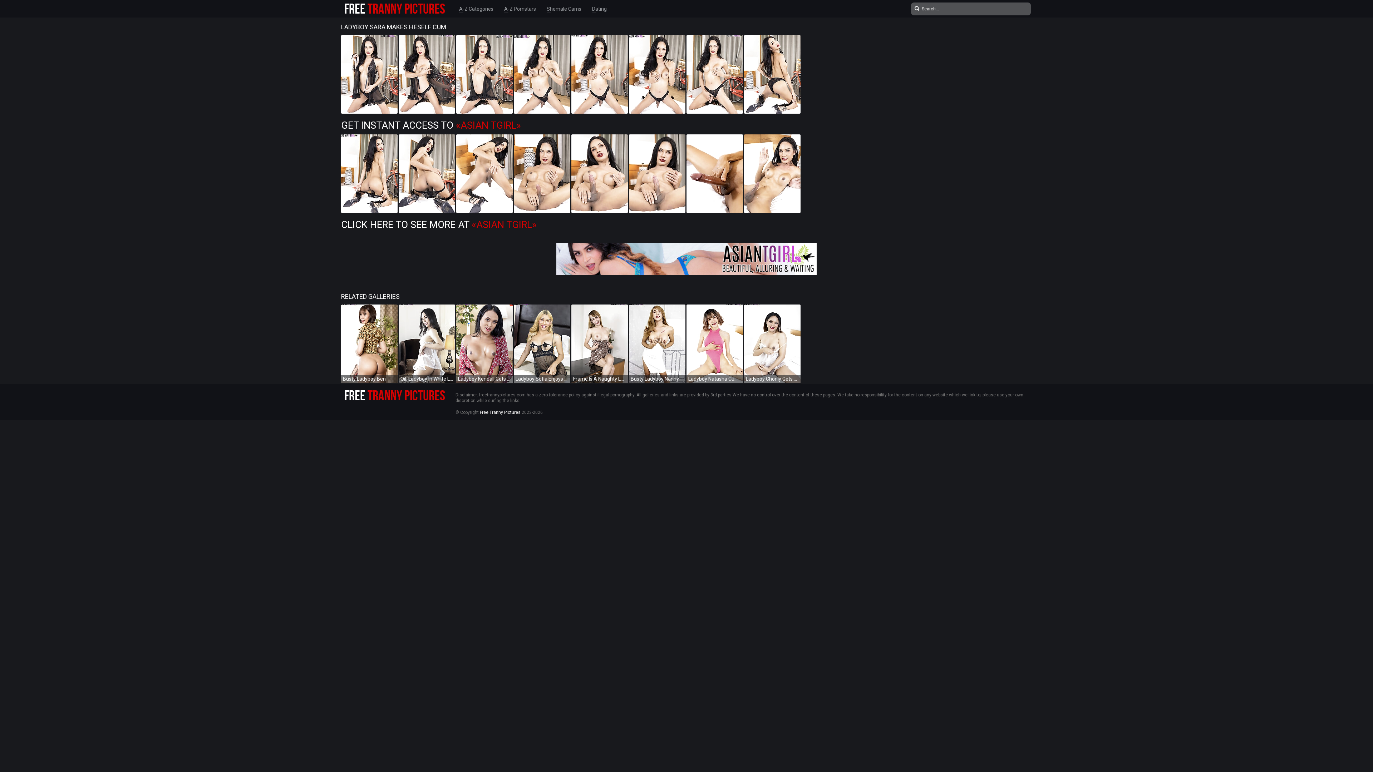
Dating (599, 9)
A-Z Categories (476, 9)
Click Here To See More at (439, 225)
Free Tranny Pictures (500, 412)
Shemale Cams (564, 9)
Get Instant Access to (431, 125)
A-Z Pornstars (520, 9)
